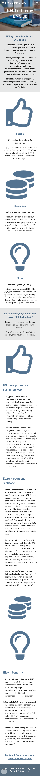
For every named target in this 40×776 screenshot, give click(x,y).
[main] (20, 15)
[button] (2, 3)
